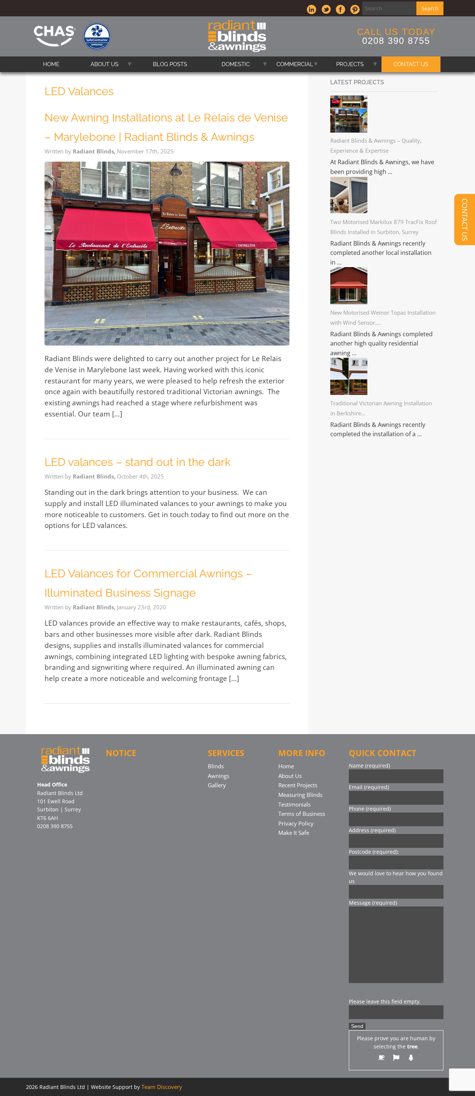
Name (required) (369, 765)
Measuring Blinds (300, 794)
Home (51, 64)
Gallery (217, 785)
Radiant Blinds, (95, 151)
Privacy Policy (296, 823)
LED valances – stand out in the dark (138, 461)
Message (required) (373, 902)
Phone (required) (370, 808)
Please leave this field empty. (385, 1001)
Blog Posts (170, 64)
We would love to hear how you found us (396, 877)
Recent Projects (297, 785)
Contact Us (410, 64)
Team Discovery (161, 1086)
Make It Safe (293, 832)
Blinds (216, 766)
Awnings (218, 775)
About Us (104, 64)
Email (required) (369, 787)
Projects (350, 64)
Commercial (294, 64)
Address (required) (372, 830)
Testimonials (294, 804)
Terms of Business (301, 813)
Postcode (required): (374, 851)
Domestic (236, 64)
